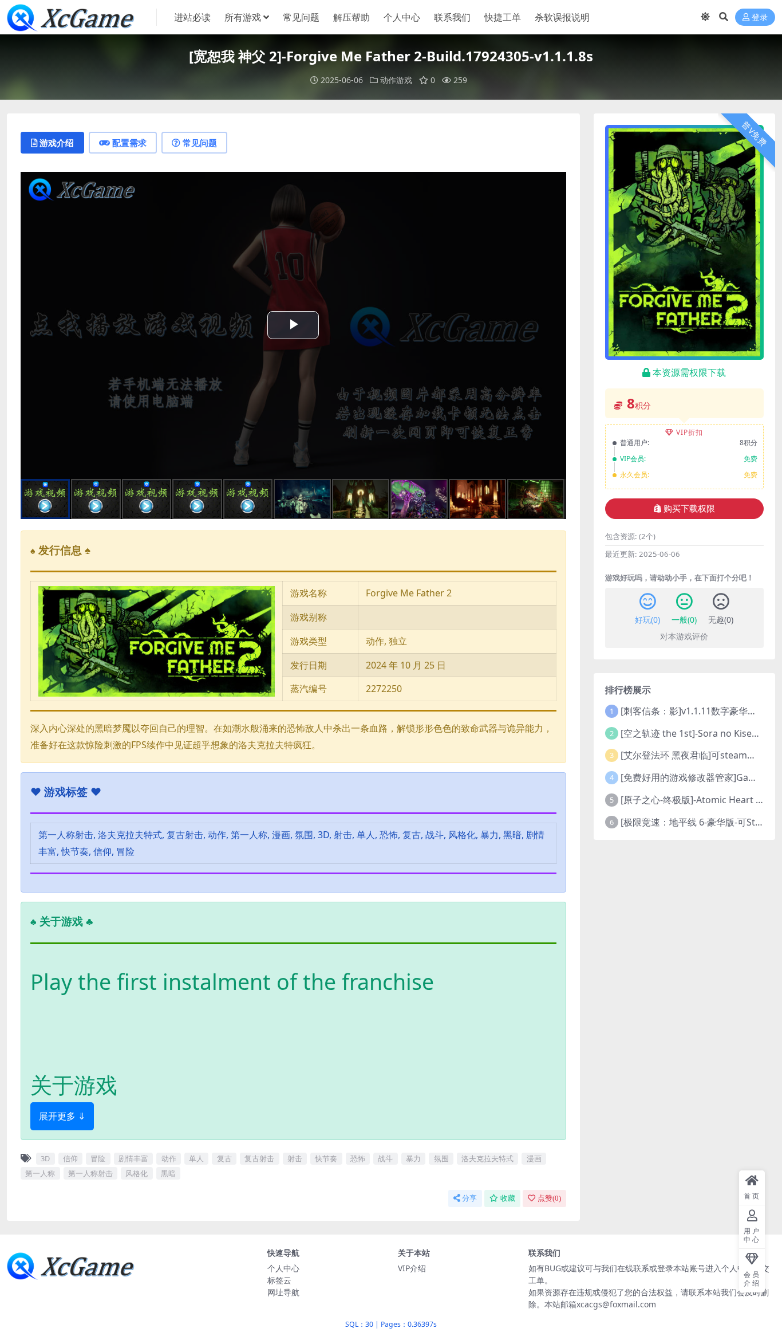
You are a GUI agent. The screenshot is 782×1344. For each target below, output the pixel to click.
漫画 (534, 1158)
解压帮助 (351, 17)
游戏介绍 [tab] (57, 142)
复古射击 (259, 1158)
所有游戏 (242, 17)
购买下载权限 (689, 508)
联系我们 (452, 17)
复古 (224, 1158)
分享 (469, 1198)
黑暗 (168, 1173)
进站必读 (192, 17)
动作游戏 (396, 79)
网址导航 (283, 1292)
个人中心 (402, 17)
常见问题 (301, 17)
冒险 (97, 1158)
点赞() (549, 1198)
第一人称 (40, 1173)
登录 (760, 17)
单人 (196, 1158)
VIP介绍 (412, 1268)
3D (45, 1158)
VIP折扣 (689, 432)
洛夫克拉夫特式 (487, 1158)
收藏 (507, 1198)
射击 (294, 1158)
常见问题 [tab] (200, 142)
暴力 (413, 1158)
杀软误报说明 (562, 17)
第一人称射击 (90, 1173)
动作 (168, 1158)
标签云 (279, 1280)
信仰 (70, 1158)
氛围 (441, 1158)
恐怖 (357, 1158)
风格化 (136, 1173)
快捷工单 (502, 17)
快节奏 (326, 1158)
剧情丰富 (133, 1158)
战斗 (385, 1158)
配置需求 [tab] (129, 142)
